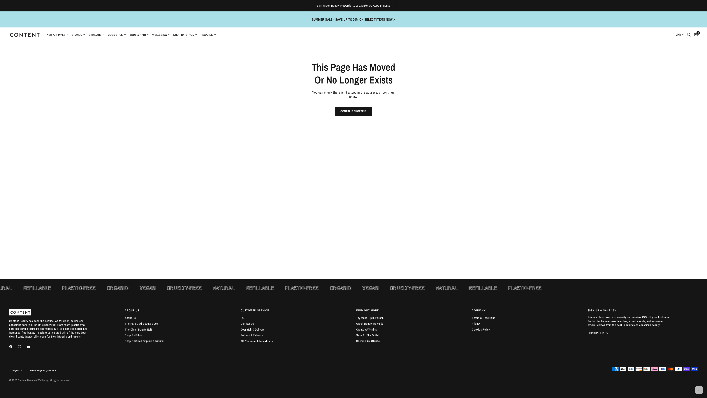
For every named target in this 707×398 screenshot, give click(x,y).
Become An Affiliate (368, 341)
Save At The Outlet (367, 335)
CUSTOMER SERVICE (255, 310)
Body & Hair (137, 35)
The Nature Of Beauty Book (141, 324)
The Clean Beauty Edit (138, 329)
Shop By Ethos (183, 35)
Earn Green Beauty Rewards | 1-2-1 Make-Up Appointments (353, 6)
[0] (695, 34)
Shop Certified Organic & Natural (144, 341)
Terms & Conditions (483, 318)
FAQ (243, 318)
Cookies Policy (481, 329)
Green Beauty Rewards (369, 324)
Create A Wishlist (366, 329)
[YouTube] (31, 347)
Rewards (207, 35)
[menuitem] (57, 35)
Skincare (95, 35)
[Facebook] (13, 347)
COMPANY (479, 310)
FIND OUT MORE (367, 310)
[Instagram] (22, 347)
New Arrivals (56, 35)
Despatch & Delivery (253, 329)
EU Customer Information (256, 341)
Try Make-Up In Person (370, 318)
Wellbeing (159, 35)
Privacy (476, 324)
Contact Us (247, 324)
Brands (77, 35)
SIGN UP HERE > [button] (598, 333)
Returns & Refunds (252, 335)
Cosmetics (115, 35)
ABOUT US (132, 310)
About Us (130, 318)
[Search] (688, 34)
